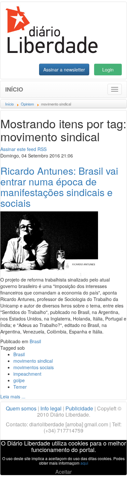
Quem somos (21, 408)
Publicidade (79, 408)
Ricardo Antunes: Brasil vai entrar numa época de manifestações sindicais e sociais (59, 187)
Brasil (35, 341)
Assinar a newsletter (64, 69)
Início (14, 89)
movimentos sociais (33, 367)
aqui (84, 463)
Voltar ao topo (107, 463)
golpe (19, 380)
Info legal (51, 408)
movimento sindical (33, 361)
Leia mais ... (12, 396)
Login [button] (108, 69)
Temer (20, 386)
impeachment (27, 373)
